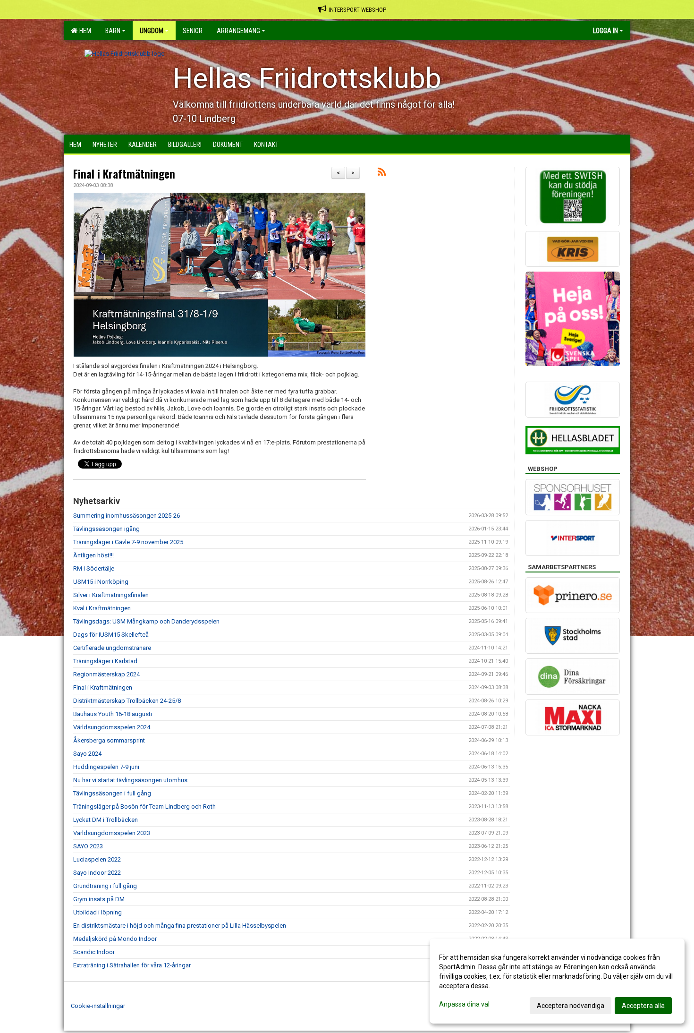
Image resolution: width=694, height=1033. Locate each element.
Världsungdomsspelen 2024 (111, 727)
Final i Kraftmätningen (124, 174)
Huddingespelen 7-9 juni (106, 766)
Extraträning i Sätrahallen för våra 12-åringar (132, 965)
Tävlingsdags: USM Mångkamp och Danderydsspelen (146, 621)
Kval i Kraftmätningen (102, 608)
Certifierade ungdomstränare (112, 647)
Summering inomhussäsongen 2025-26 (126, 515)
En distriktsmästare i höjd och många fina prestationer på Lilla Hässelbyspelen (179, 925)
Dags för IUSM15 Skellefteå (111, 634)
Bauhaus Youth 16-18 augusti (112, 713)
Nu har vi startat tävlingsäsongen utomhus (130, 780)
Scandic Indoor (94, 952)
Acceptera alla (643, 1005)
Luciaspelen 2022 (97, 859)
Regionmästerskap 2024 (106, 674)
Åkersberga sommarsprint (109, 740)
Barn (112, 30)
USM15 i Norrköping (100, 581)
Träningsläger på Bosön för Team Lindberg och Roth (144, 806)
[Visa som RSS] (382, 173)
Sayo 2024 (87, 753)
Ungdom (151, 30)
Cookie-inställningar (98, 1005)
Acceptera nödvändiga (570, 1005)
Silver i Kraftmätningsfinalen (111, 594)
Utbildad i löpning (97, 912)
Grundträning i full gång (105, 885)
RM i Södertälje (93, 568)
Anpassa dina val (464, 1004)
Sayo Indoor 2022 (97, 872)
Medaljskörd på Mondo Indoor (115, 938)
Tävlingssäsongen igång (106, 528)
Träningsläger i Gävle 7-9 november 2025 (128, 542)
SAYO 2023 (88, 846)
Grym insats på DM (99, 899)
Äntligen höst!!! (93, 555)
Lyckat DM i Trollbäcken (105, 819)
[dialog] (557, 981)
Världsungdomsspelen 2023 (111, 833)
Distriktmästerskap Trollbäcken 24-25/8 (127, 700)
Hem (83, 30)
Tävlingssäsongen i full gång (112, 793)
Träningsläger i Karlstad (105, 661)
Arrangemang (238, 30)
